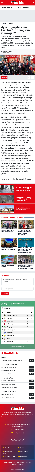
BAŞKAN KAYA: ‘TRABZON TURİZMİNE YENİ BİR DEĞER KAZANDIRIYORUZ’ (25, 267)
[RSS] (23, 439)
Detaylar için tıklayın (17, 347)
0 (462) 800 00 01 (19, 429)
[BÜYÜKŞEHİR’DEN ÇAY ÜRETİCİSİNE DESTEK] (9, 224)
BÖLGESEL (14, 464)
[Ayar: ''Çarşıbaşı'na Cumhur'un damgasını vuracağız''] (17, 65)
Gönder (5, 293)
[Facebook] (11, 439)
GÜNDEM (26, 7)
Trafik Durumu (24, 447)
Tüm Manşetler (24, 451)
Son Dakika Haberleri (10, 456)
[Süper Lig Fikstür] (33, 353)
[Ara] (33, 2)
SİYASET (28, 462)
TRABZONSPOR (6, 7)
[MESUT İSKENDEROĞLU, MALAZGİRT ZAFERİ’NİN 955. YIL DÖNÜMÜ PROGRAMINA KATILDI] (26, 242)
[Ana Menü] (2, 2)
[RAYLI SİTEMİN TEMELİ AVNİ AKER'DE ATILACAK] (9, 242)
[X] (14, 439)
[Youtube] (20, 439)
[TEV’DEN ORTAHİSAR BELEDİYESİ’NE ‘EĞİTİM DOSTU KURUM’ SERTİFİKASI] (26, 224)
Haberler (3, 24)
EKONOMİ (20, 464)
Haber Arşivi (23, 456)
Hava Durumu (8, 447)
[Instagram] (17, 439)
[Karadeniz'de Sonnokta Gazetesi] (17, 3)
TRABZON (17, 7)
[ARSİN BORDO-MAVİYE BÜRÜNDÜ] (9, 260)
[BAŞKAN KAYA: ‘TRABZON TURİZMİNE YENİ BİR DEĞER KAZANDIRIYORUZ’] (26, 260)
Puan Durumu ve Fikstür (8, 452)
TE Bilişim (21, 469)
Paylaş (5, 77)
